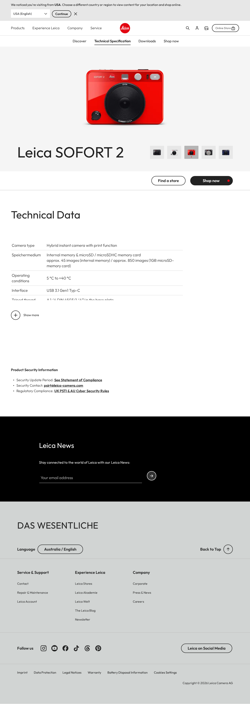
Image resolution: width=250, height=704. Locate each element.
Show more (31, 315)
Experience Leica (46, 28)
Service (96, 28)
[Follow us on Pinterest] (98, 648)
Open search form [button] (188, 28)
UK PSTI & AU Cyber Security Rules (81, 391)
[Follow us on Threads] (87, 648)
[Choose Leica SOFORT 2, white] (174, 152)
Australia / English (60, 549)
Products (18, 28)
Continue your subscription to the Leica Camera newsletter (151, 475)
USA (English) (22, 14)
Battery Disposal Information (127, 672)
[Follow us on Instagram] (43, 648)
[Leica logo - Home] (125, 28)
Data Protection (45, 672)
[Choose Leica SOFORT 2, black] (157, 152)
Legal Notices (71, 672)
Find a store (206, 28)
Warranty (94, 672)
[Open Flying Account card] (197, 28)
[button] (228, 549)
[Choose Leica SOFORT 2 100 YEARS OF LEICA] (209, 152)
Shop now (211, 180)
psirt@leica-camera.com (63, 385)
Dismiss (75, 13)
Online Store (223, 28)
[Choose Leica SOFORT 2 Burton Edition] (226, 152)
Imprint (22, 672)
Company (75, 28)
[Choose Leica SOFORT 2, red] (191, 152)
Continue (61, 14)
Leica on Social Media (207, 648)
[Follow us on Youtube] (54, 648)
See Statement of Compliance (78, 380)
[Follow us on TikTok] (76, 648)
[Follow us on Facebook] (65, 648)
